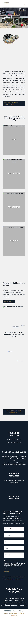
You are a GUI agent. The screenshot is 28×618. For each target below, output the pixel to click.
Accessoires (19, 600)
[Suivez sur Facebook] (12, 504)
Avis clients (22, 605)
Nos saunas (8, 302)
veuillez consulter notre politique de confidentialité (13, 578)
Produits (5, 603)
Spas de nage (13, 598)
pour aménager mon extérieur (13, 412)
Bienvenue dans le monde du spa (11, 103)
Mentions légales (13, 613)
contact (14, 605)
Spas (6, 598)
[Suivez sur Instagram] (16, 504)
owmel (6, 613)
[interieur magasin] (8, 43)
